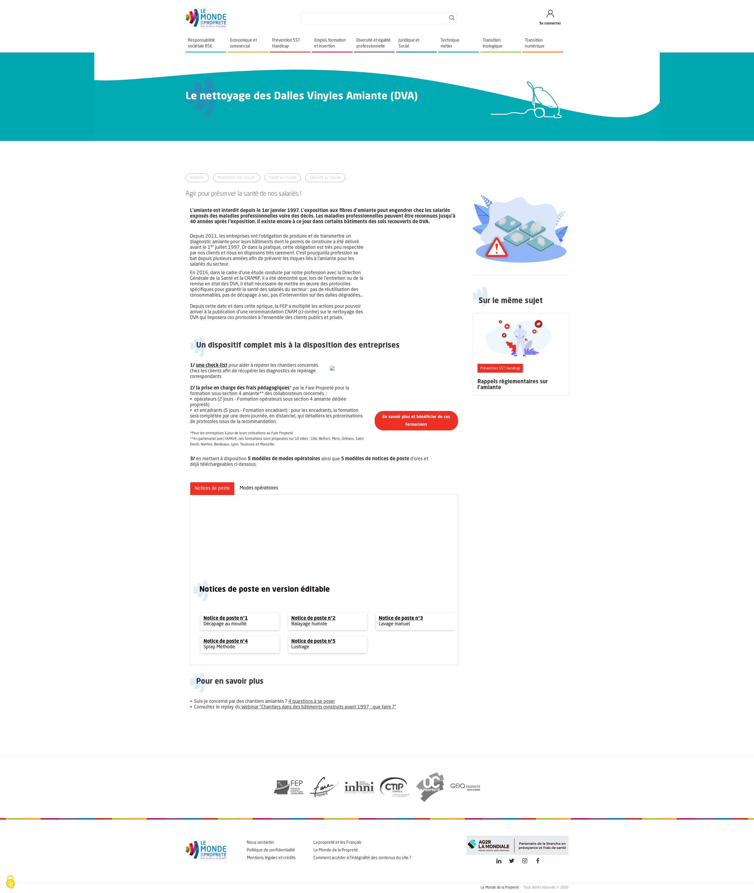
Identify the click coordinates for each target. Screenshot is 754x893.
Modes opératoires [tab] (259, 488)
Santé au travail (282, 178)
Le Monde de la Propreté (335, 850)
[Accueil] (206, 18)
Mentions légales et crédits (271, 858)
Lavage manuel (394, 624)
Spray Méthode (219, 647)
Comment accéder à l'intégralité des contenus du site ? (362, 858)
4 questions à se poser (311, 701)
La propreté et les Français (337, 843)
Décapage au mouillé (226, 624)
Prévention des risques (237, 178)
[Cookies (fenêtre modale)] (10, 882)
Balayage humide (309, 624)
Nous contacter (260, 843)
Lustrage (300, 647)
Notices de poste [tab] (212, 488)
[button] (416, 420)
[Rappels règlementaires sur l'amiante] (520, 354)
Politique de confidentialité (271, 850)
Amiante (197, 178)
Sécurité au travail (325, 178)
